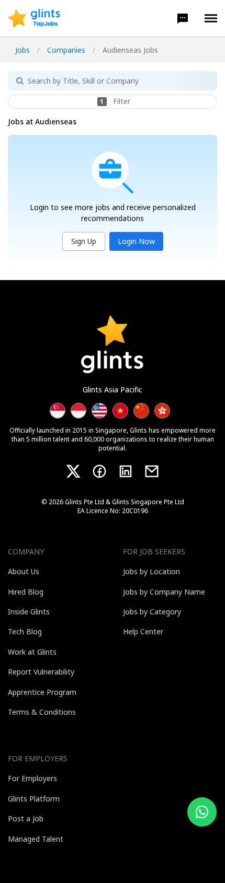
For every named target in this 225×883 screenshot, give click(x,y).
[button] (182, 18)
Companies (66, 50)
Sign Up (83, 241)
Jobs (22, 50)
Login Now (136, 241)
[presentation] (34, 18)
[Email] (151, 471)
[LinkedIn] (125, 471)
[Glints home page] (34, 18)
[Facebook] (99, 471)
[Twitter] (73, 471)
